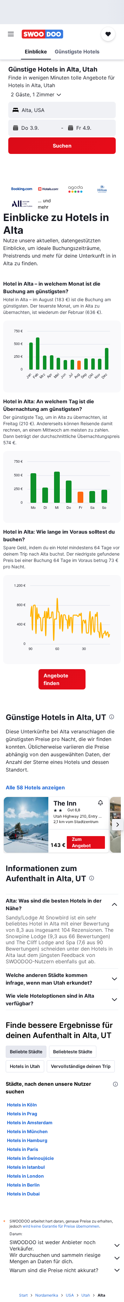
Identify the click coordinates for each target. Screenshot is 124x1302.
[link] (62, 679)
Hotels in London (25, 1176)
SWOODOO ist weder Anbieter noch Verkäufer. (52, 1245)
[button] (11, 34)
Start (23, 1295)
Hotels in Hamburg (27, 1140)
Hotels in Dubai (23, 1193)
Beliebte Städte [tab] (26, 1051)
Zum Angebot (81, 842)
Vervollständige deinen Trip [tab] (81, 1066)
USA (70, 1295)
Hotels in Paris (22, 1149)
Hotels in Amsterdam (29, 1122)
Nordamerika (46, 1295)
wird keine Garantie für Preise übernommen (61, 1226)
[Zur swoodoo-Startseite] (42, 34)
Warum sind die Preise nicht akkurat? (54, 1270)
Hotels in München (27, 1131)
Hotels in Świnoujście (30, 1158)
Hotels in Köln (22, 1104)
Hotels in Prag (22, 1113)
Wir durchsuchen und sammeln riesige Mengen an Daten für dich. (55, 1258)
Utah (85, 1295)
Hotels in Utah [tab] (25, 1066)
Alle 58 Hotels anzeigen (35, 787)
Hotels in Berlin (23, 1185)
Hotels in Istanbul (26, 1167)
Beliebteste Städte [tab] (72, 1051)
